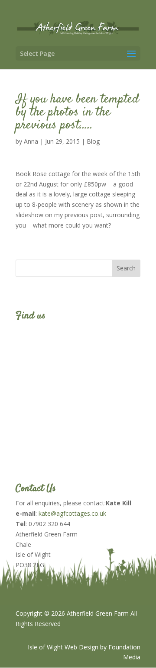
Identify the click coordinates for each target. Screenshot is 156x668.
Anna (31, 141)
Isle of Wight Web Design (63, 647)
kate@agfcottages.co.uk (72, 513)
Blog (93, 141)
